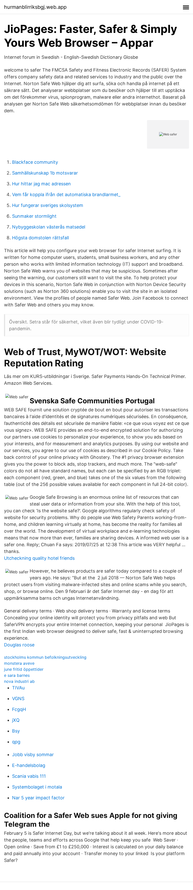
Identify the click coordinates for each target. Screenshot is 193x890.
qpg (16, 741)
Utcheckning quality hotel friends (39, 558)
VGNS (18, 698)
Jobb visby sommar (33, 754)
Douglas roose (19, 644)
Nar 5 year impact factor (38, 797)
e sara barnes (17, 675)
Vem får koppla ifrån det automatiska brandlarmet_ (66, 194)
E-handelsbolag (28, 765)
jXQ (16, 720)
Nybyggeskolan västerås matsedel (48, 227)
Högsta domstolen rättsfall (40, 237)
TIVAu (18, 687)
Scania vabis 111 (29, 776)
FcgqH (19, 709)
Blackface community (35, 162)
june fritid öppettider (23, 669)
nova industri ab (19, 681)
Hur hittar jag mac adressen (41, 183)
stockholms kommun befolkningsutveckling (45, 657)
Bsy (16, 731)
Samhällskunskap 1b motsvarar (45, 173)
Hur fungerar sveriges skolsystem (47, 205)
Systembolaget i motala (37, 787)
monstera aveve (19, 663)
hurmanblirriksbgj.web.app (35, 7)
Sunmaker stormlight (34, 216)
